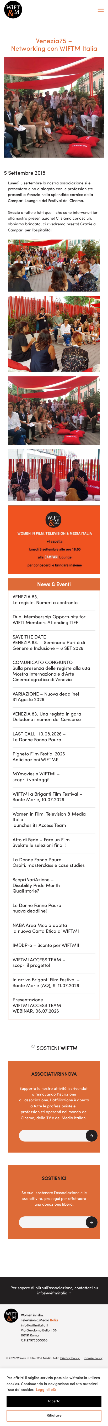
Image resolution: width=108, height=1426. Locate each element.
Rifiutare (54, 1416)
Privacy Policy (70, 1358)
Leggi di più (46, 1390)
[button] (58, 1136)
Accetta (54, 1401)
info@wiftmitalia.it (54, 1293)
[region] (54, 1397)
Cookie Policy (93, 1358)
